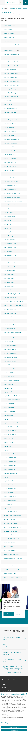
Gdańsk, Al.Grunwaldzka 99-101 (12, 81)
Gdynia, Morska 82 (8, 419)
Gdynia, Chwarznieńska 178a (11, 380)
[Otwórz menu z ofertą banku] (2, 2)
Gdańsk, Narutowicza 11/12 (11, 181)
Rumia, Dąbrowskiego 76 (10, 550)
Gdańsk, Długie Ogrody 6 (10, 120)
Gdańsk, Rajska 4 (8, 220)
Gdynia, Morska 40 (8, 415)
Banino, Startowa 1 (8, 29)
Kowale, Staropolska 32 (10, 500)
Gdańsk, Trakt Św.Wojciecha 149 (12, 294)
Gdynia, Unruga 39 (8, 481)
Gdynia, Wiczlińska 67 (9, 492)
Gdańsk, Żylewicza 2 (9, 365)
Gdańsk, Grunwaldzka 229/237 (11, 139)
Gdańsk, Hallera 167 (9, 147)
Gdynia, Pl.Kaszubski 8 (9, 438)
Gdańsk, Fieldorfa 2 (9, 127)
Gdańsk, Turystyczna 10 (10, 297)
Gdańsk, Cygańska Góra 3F (10, 108)
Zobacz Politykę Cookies (7, 723)
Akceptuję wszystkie (14, 727)
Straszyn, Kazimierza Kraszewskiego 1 (13, 578)
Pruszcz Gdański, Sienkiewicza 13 (12, 527)
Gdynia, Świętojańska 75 (10, 465)
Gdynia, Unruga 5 (8, 484)
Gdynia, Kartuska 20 (9, 392)
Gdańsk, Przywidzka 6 (9, 216)
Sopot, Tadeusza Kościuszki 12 (11, 570)
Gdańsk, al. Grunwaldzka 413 (11, 45)
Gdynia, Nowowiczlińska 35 (11, 423)
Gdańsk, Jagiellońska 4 (9, 154)
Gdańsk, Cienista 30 (9, 104)
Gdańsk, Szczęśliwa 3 (9, 270)
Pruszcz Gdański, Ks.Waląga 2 (11, 519)
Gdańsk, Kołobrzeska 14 (10, 166)
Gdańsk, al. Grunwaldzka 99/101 (12, 73)
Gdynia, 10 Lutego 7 (9, 372)
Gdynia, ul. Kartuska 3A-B (10, 473)
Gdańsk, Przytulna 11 (9, 212)
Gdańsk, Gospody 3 (9, 135)
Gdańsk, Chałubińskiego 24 (11, 96)
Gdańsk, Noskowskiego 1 (10, 189)
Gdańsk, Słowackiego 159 (10, 259)
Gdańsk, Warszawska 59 (10, 324)
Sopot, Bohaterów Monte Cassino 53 (13, 558)
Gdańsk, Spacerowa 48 (9, 263)
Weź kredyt (8, 613)
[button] (26, 693)
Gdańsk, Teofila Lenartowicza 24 (12, 290)
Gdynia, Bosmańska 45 (9, 376)
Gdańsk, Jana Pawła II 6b (10, 158)
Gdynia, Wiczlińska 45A (10, 488)
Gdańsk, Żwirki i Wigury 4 (10, 361)
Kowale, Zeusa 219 (8, 504)
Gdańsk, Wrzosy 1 (8, 341)
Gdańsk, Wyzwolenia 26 (10, 349)
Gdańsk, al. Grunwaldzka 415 (11, 54)
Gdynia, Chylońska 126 (9, 384)
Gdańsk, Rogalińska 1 (9, 239)
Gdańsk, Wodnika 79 (9, 338)
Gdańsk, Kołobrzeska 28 (10, 174)
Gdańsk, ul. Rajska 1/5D (10, 309)
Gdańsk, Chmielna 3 (9, 100)
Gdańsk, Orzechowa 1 (9, 205)
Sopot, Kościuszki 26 (9, 566)
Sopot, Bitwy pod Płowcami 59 (11, 554)
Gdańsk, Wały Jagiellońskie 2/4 (11, 321)
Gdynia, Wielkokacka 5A (10, 496)
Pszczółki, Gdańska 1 (9, 546)
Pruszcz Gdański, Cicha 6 (10, 512)
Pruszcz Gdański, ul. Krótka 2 (11, 535)
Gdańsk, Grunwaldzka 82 (10, 143)
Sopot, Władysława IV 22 (10, 573)
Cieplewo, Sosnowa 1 (9, 37)
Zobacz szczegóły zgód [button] (7, 720)
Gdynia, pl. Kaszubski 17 (10, 430)
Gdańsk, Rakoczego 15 (9, 236)
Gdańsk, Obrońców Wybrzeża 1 (12, 193)
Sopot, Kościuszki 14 (9, 562)
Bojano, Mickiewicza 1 (9, 33)
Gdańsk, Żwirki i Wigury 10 (10, 357)
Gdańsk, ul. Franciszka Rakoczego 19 (13, 301)
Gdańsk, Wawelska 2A (9, 328)
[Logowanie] (25, 2)
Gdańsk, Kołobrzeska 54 (10, 178)
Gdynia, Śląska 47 (8, 446)
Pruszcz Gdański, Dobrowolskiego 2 (13, 515)
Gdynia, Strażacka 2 (9, 454)
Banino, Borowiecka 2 (9, 25)
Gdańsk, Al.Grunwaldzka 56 (11, 62)
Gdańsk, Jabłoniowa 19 (9, 151)
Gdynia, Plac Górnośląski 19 (11, 426)
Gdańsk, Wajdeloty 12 (9, 317)
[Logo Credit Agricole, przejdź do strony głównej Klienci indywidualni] (10, 2)
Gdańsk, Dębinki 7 (8, 116)
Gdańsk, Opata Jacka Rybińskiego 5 (13, 201)
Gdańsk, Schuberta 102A (10, 255)
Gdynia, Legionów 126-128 (10, 411)
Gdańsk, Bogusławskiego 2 (10, 89)
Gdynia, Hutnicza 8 (8, 388)
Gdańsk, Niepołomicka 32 (10, 185)
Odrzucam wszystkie (14, 730)
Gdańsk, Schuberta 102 (10, 243)
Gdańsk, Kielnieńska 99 (10, 162)
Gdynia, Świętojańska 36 (10, 461)
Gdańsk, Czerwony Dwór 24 (11, 112)
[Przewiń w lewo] (2, 8)
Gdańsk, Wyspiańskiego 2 (10, 345)
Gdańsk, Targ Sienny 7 (9, 274)
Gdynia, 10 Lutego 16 (9, 369)
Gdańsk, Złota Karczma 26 (10, 353)
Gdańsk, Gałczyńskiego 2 (10, 131)
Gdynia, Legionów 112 (9, 403)
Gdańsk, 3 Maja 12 (8, 41)
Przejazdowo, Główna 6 (10, 542)
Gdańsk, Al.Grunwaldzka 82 (11, 69)
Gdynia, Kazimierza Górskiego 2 (12, 396)
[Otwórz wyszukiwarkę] (21, 2)
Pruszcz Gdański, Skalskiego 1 (11, 531)
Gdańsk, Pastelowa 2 (9, 208)
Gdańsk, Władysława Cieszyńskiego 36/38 (13, 333)
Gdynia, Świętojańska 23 (10, 457)
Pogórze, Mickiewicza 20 (10, 508)
